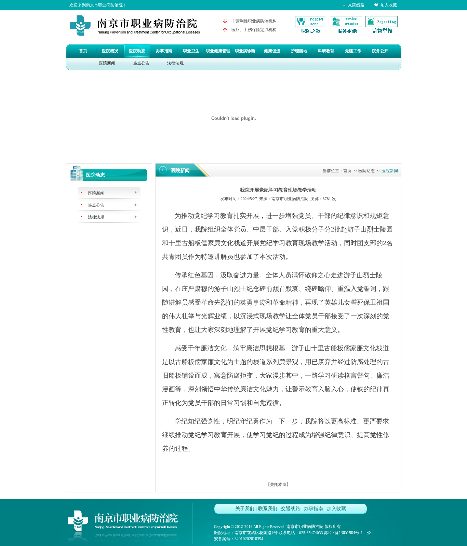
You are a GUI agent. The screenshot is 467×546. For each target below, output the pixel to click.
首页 (83, 50)
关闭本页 (278, 484)
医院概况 (110, 50)
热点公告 (141, 63)
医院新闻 (107, 63)
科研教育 (326, 50)
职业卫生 (191, 50)
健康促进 (272, 50)
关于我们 (244, 508)
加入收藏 (389, 5)
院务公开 (380, 50)
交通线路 (290, 508)
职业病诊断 (245, 50)
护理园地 (299, 50)
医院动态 (137, 50)
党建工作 (353, 50)
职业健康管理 (218, 50)
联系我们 (267, 508)
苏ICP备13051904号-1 (343, 532)
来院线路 (356, 5)
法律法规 (175, 63)
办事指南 (164, 50)
